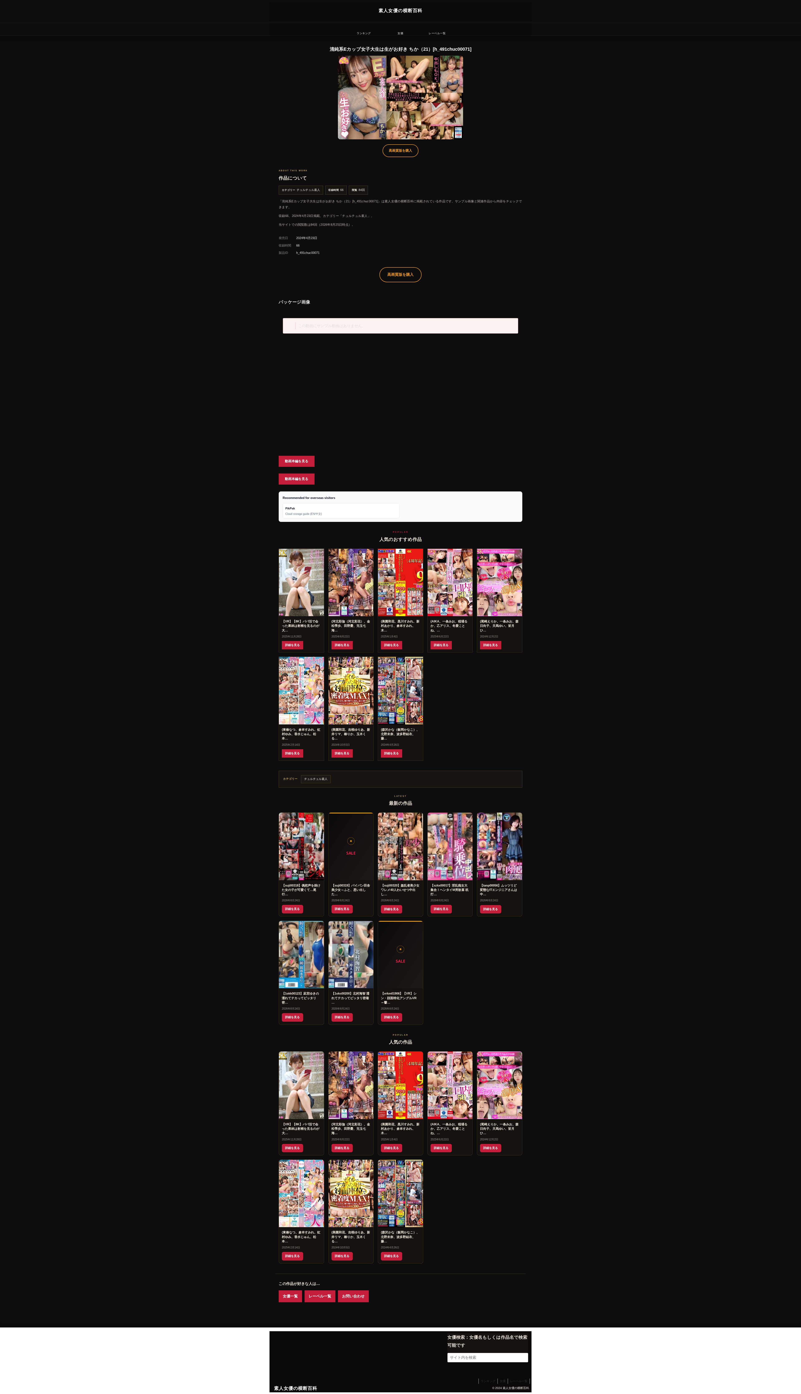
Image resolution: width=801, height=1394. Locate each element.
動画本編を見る (296, 461)
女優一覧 (290, 1296)
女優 (503, 1381)
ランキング (488, 1381)
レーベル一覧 (320, 1296)
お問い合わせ (353, 1296)
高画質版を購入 (400, 150)
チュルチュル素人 (308, 189)
